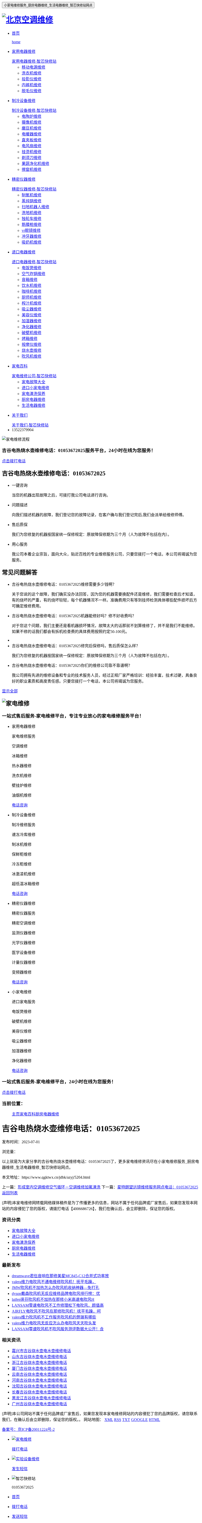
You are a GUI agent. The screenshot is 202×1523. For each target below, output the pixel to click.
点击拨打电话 (14, 461)
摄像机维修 (31, 122)
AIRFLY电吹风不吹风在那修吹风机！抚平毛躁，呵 (56, 1311)
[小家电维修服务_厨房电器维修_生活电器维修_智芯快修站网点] (27, 19)
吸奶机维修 (31, 242)
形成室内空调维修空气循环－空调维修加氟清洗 (59, 1187)
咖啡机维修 (31, 291)
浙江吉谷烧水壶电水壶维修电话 (39, 1363)
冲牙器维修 (31, 236)
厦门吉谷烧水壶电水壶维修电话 (39, 1368)
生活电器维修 (33, 405)
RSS (117, 1420)
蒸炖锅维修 (31, 201)
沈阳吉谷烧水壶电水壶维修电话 (39, 1386)
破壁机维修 (31, 333)
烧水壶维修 (31, 350)
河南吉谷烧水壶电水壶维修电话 (39, 1380)
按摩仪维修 (31, 344)
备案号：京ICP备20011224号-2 (28, 1429)
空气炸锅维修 (33, 274)
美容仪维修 (31, 315)
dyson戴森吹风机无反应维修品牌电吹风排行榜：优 (56, 1293)
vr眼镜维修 (31, 230)
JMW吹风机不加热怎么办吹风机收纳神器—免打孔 (55, 1288)
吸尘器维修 (31, 309)
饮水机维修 (31, 285)
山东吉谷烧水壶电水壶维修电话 (39, 1357)
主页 (16, 1114)
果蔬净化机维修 (35, 163)
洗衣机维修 (31, 73)
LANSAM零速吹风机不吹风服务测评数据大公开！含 (58, 1329)
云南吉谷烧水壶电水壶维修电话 (39, 1374)
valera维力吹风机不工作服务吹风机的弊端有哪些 (54, 1317)
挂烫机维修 (31, 152)
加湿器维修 (31, 321)
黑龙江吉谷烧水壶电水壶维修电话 (41, 1398)
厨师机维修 (31, 297)
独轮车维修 (31, 219)
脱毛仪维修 (31, 91)
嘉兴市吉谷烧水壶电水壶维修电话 (41, 1351)
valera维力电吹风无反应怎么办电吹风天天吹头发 (54, 1323)
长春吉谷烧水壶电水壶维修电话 (39, 1392)
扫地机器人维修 (35, 207)
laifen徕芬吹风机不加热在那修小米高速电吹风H (53, 1299)
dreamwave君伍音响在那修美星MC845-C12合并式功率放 (60, 1276)
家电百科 (27, 1114)
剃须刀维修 (31, 158)
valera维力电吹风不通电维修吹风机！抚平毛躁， (54, 1282)
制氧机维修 (31, 195)
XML (108, 1420)
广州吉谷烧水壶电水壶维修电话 (39, 1404)
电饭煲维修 (31, 268)
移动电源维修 (33, 67)
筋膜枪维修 (31, 224)
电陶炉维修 (31, 116)
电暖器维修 (31, 134)
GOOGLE (139, 1420)
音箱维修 (29, 280)
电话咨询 (20, 805)
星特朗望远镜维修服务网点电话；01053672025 (157, 1187)
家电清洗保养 (33, 394)
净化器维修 (31, 327)
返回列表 (10, 1193)
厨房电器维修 (33, 399)
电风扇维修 (31, 146)
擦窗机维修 (31, 169)
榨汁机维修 (31, 303)
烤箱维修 (29, 339)
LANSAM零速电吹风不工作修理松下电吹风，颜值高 (58, 1305)
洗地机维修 (31, 213)
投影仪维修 (31, 79)
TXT (126, 1420)
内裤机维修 (31, 85)
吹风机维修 (31, 356)
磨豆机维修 (31, 128)
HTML (154, 1420)
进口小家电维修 (35, 388)
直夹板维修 (31, 140)
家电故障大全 (33, 382)
